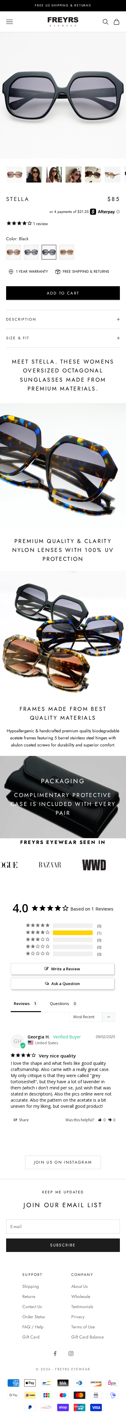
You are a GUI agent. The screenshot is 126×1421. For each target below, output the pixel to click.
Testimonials (82, 1307)
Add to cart (63, 293)
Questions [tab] (59, 1003)
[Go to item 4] (73, 174)
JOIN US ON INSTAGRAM (63, 1162)
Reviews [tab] (22, 1003)
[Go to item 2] (34, 174)
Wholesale (80, 1296)
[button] (101, 1120)
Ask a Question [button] (65, 983)
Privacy (77, 1317)
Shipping (30, 1286)
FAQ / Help (32, 1327)
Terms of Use (83, 1327)
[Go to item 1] (14, 174)
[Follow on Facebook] (55, 1353)
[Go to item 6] (112, 174)
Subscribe (63, 1245)
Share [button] (23, 1120)
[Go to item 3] (53, 174)
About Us (79, 1286)
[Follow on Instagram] (71, 1353)
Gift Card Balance (87, 1337)
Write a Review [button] (65, 969)
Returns (28, 1296)
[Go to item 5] (93, 174)
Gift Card (30, 1337)
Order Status (33, 1317)
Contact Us (32, 1307)
